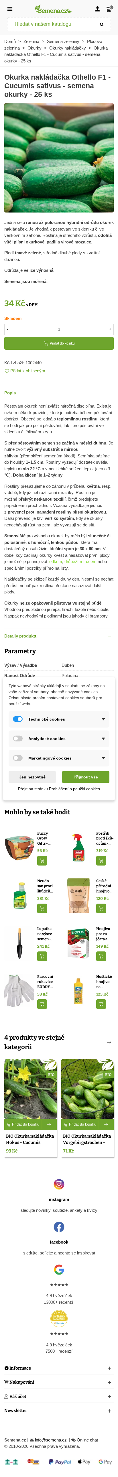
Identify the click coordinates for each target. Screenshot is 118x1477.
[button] (59, 393)
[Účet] (97, 8)
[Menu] (9, 8)
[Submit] (102, 24)
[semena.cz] (53, 8)
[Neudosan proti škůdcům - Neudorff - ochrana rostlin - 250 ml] (19, 895)
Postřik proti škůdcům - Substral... (105, 838)
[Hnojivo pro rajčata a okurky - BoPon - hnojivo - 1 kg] (78, 943)
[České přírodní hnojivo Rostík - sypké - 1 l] (78, 895)
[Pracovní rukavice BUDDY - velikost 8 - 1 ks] (19, 990)
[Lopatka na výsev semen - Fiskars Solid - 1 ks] (19, 943)
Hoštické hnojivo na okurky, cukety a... (104, 981)
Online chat (87, 1439)
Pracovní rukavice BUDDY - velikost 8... (45, 981)
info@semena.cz (51, 1439)
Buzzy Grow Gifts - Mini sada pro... (45, 838)
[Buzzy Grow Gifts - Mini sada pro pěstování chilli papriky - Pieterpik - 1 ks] (19, 847)
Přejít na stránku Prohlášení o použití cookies (59, 788)
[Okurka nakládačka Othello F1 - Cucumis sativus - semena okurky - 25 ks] (59, 157)
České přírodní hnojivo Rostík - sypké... (103, 886)
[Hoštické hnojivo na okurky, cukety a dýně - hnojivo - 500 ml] (78, 990)
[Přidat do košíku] (42, 861)
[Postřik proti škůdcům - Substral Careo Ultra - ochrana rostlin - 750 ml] (78, 847)
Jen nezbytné (32, 776)
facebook (59, 1242)
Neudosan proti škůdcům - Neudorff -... (45, 886)
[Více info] (49, 1124)
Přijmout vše (86, 776)
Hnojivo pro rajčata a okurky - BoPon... (103, 934)
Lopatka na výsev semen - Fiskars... (44, 934)
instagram (59, 1199)
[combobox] (50, 24)
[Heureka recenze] (59, 1318)
